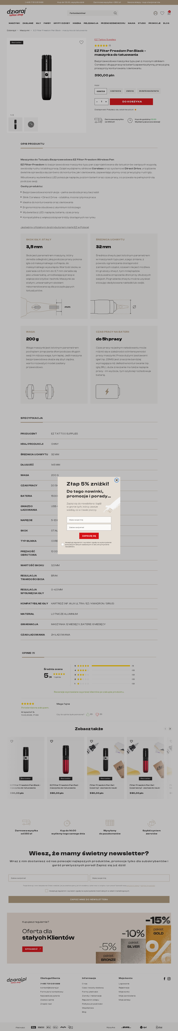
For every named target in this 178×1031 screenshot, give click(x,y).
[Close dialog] (116, 480)
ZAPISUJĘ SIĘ (89, 536)
